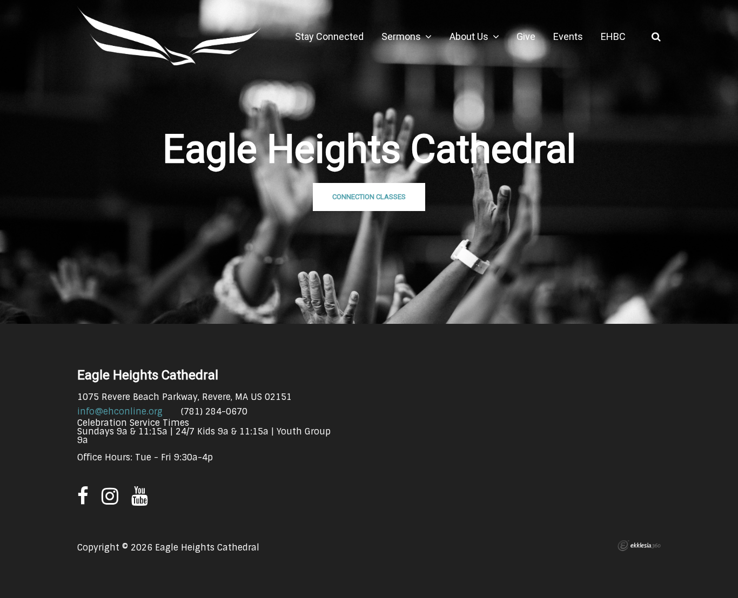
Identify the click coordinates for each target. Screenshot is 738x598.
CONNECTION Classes (369, 197)
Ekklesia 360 (639, 545)
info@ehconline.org (120, 411)
